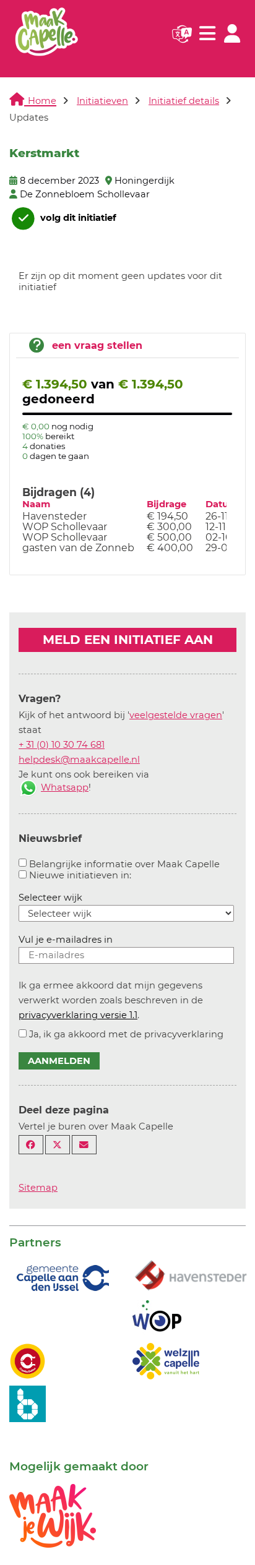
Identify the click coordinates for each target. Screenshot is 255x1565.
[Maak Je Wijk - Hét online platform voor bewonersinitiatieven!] (52, 1515)
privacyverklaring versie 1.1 (78, 1015)
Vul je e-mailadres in (66, 939)
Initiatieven (102, 100)
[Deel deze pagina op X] (57, 1144)
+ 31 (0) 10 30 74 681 (62, 744)
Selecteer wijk (50, 897)
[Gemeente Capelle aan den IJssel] (61, 1277)
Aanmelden (59, 1060)
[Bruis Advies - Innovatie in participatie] (27, 1403)
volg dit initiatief (77, 217)
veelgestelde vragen (175, 715)
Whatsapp (65, 787)
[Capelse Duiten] (27, 1360)
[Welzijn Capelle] (165, 1360)
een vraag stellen (97, 345)
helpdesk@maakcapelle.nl (79, 759)
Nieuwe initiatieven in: (80, 875)
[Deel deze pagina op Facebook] (31, 1144)
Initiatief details (184, 100)
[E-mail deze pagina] (84, 1144)
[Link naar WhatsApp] (28, 787)
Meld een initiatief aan (128, 639)
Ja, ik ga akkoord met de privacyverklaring (126, 1034)
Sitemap (38, 1187)
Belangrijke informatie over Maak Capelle (124, 864)
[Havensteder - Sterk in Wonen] (190, 1276)
